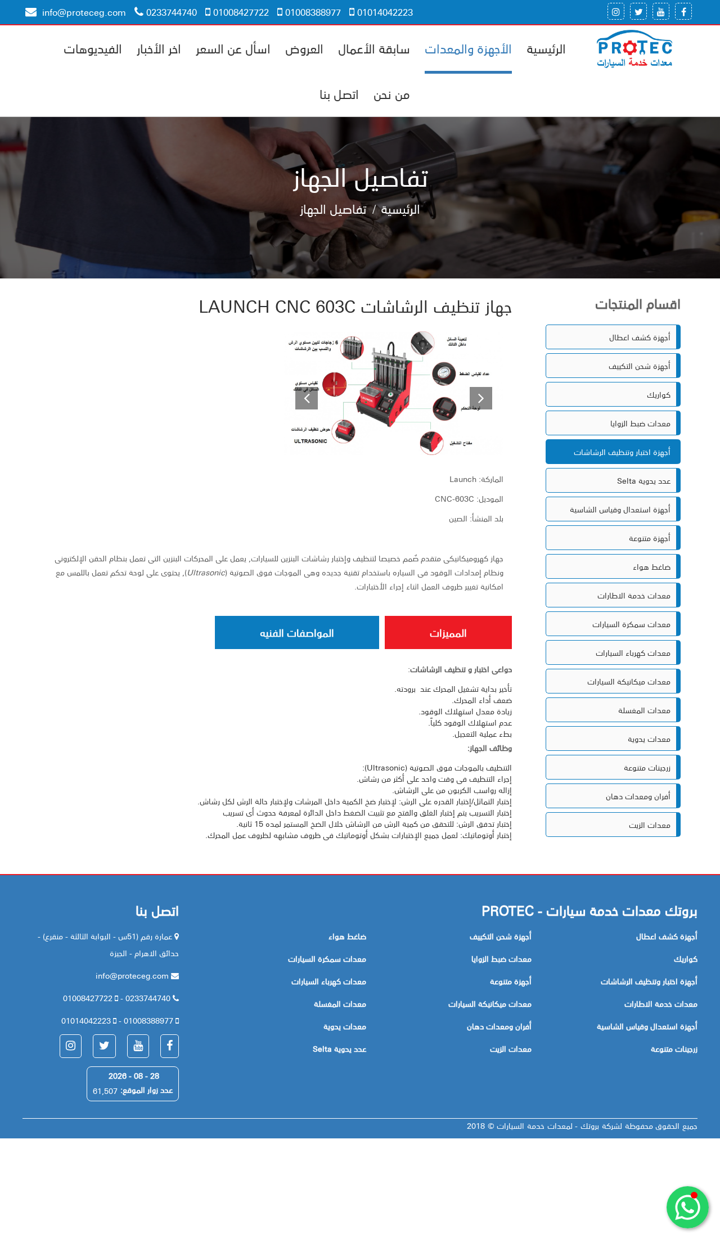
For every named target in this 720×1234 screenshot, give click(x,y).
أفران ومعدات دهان (638, 796)
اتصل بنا (339, 93)
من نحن (392, 93)
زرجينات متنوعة (647, 767)
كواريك (658, 394)
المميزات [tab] (448, 632)
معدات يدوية (649, 738)
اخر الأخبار (159, 48)
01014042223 (385, 11)
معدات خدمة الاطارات (633, 595)
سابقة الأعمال (374, 48)
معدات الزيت (649, 824)
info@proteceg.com (82, 11)
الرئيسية (546, 48)
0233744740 (171, 11)
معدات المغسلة (644, 709)
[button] (300, 393)
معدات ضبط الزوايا (640, 423)
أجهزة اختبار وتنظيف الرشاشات (622, 451)
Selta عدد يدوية (643, 480)
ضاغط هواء (651, 566)
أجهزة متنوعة (649, 537)
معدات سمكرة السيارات (631, 623)
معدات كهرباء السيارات (633, 652)
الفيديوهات (93, 48)
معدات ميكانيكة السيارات (628, 681)
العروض (304, 48)
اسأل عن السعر (233, 48)
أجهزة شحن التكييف (639, 365)
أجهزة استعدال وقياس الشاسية (620, 509)
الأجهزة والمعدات (468, 48)
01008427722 (241, 11)
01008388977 (313, 11)
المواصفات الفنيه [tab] (297, 632)
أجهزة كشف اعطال (639, 337)
